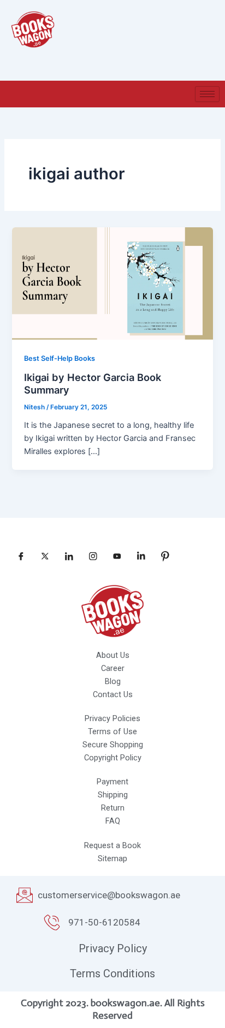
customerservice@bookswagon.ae (109, 895)
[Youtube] (113, 556)
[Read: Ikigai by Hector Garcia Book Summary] (112, 283)
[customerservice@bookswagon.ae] (24, 895)
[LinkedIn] (65, 556)
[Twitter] (41, 556)
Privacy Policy (113, 948)
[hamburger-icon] (207, 94)
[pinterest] (161, 556)
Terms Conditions (112, 973)
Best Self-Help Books (59, 358)
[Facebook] (17, 556)
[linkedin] (137, 556)
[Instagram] (89, 556)
